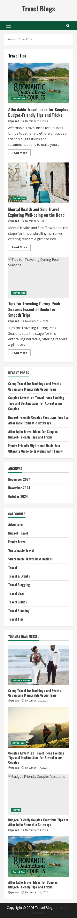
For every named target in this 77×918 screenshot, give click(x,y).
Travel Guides (17, 602)
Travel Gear (16, 593)
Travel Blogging (19, 584)
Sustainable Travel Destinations (30, 559)
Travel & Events (19, 576)
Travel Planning (19, 610)
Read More (21, 153)
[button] (8, 25)
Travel (12, 567)
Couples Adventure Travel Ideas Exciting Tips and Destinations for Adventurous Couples (36, 403)
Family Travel (17, 541)
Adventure (15, 524)
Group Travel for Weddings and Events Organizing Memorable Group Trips (34, 693)
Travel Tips (19, 98)
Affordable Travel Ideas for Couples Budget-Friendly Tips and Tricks (38, 83)
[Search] (67, 26)
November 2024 (19, 487)
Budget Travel (18, 533)
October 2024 (18, 496)
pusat (15, 121)
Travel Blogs (38, 8)
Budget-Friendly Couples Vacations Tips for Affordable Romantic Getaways (38, 822)
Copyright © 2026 (21, 907)
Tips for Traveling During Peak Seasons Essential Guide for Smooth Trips (38, 277)
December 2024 (19, 479)
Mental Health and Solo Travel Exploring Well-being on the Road (38, 182)
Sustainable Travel (21, 550)
